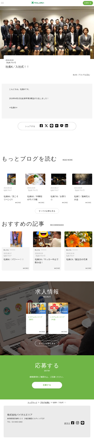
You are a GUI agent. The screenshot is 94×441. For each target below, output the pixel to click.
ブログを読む (45, 402)
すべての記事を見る (47, 211)
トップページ (32, 402)
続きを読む (12, 189)
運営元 (67, 424)
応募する (87, 3)
